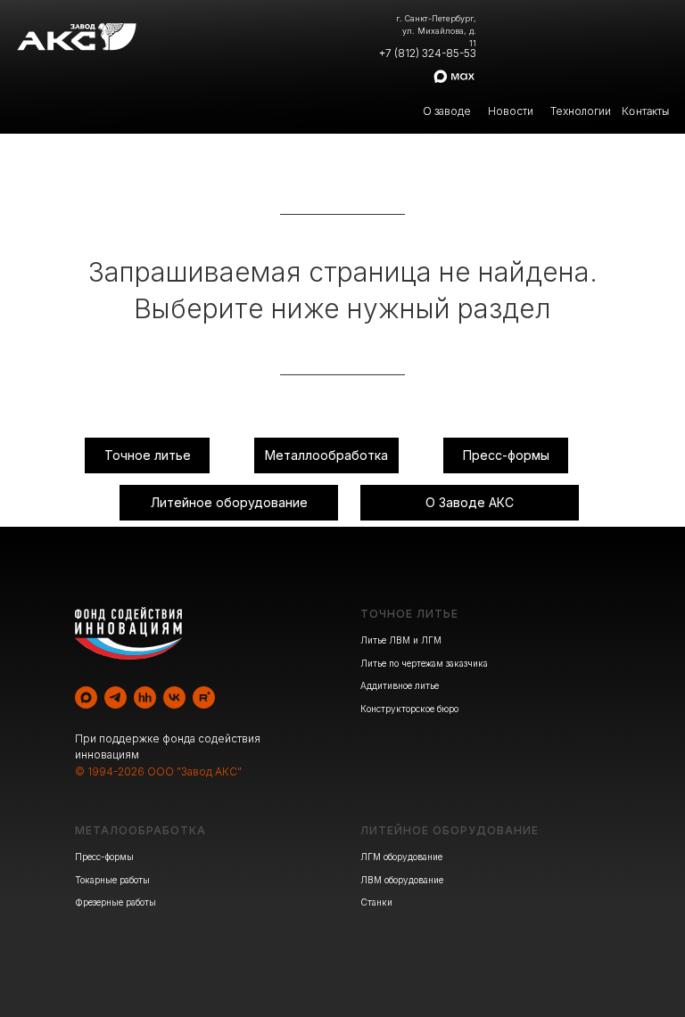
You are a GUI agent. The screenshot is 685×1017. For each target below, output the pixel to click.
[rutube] (204, 697)
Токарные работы (112, 879)
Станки (376, 902)
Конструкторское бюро (409, 708)
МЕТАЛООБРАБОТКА (140, 830)
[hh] (145, 697)
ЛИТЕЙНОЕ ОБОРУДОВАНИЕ (449, 830)
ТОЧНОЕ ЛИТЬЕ (409, 613)
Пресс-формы (104, 856)
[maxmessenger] (86, 697)
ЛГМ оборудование (401, 856)
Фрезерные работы (115, 902)
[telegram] (115, 697)
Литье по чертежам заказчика (424, 663)
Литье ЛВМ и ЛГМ (401, 640)
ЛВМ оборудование (401, 879)
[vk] (174, 697)
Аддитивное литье (399, 685)
